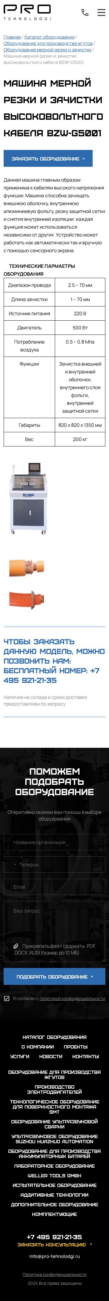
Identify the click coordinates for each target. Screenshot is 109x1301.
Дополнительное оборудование (54, 1204)
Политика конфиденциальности (55, 1274)
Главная (12, 37)
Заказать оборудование (46, 158)
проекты (76, 1046)
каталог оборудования (55, 1036)
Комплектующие (54, 1214)
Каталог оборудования (49, 37)
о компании (37, 1046)
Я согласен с (59, 998)
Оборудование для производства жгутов (48, 43)
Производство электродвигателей (54, 1089)
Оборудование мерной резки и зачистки (47, 49)
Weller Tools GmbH (54, 1175)
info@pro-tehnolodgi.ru (54, 1256)
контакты (85, 1056)
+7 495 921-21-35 (85, 12)
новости (50, 1056)
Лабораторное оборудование (54, 1165)
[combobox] (11, 864)
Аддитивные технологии (54, 1194)
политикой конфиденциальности (72, 998)
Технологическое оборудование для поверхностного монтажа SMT (54, 1106)
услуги (19, 1056)
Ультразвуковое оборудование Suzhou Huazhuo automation (55, 1139)
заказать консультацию (52, 1244)
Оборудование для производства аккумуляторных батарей (54, 1153)
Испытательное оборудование (55, 1185)
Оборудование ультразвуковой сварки (54, 1124)
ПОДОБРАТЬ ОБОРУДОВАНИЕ (53, 976)
